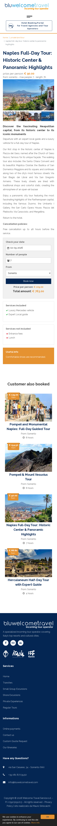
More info (35, 823)
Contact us (8, 735)
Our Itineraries (10, 747)
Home (6, 676)
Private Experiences (13, 701)
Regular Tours (10, 707)
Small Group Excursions (15, 689)
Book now (28, 281)
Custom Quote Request (15, 741)
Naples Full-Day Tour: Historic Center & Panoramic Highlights (28, 529)
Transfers (7, 682)
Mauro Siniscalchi (41, 806)
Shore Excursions (11, 695)
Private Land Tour (17, 37)
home (5, 37)
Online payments (11, 728)
